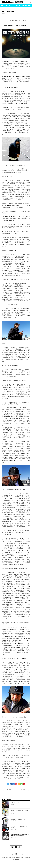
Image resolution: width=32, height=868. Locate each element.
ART (9, 5)
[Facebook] (10, 854)
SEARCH (30, 2)
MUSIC (6, 5)
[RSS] (22, 854)
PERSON (17, 857)
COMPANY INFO (16, 859)
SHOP (23, 5)
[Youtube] (19, 854)
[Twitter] (13, 854)
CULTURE (18, 5)
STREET (13, 5)
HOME (2, 5)
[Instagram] (16, 854)
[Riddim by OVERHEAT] (12, 2)
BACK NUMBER (28, 5)
